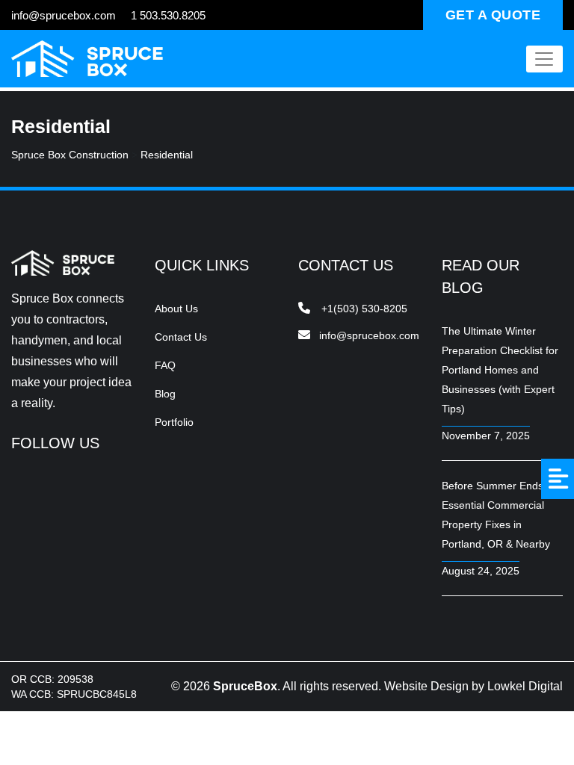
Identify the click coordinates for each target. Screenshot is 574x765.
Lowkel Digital (525, 686)
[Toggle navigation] (544, 59)
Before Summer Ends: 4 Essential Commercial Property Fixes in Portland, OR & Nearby (498, 515)
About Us (176, 309)
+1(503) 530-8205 (364, 309)
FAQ (165, 365)
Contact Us (181, 337)
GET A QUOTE (493, 14)
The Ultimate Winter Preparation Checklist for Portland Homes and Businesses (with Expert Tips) (500, 370)
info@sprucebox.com (63, 15)
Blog (165, 394)
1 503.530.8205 (168, 15)
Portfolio (174, 422)
